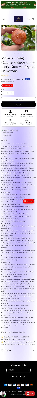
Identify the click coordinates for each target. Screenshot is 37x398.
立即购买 (18, 104)
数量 (2, 89)
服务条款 (19, 394)
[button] (4, 19)
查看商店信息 (7, 135)
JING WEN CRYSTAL (13, 391)
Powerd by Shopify (23, 391)
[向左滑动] (15, 54)
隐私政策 (13, 394)
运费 (13, 81)
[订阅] (28, 370)
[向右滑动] (22, 54)
